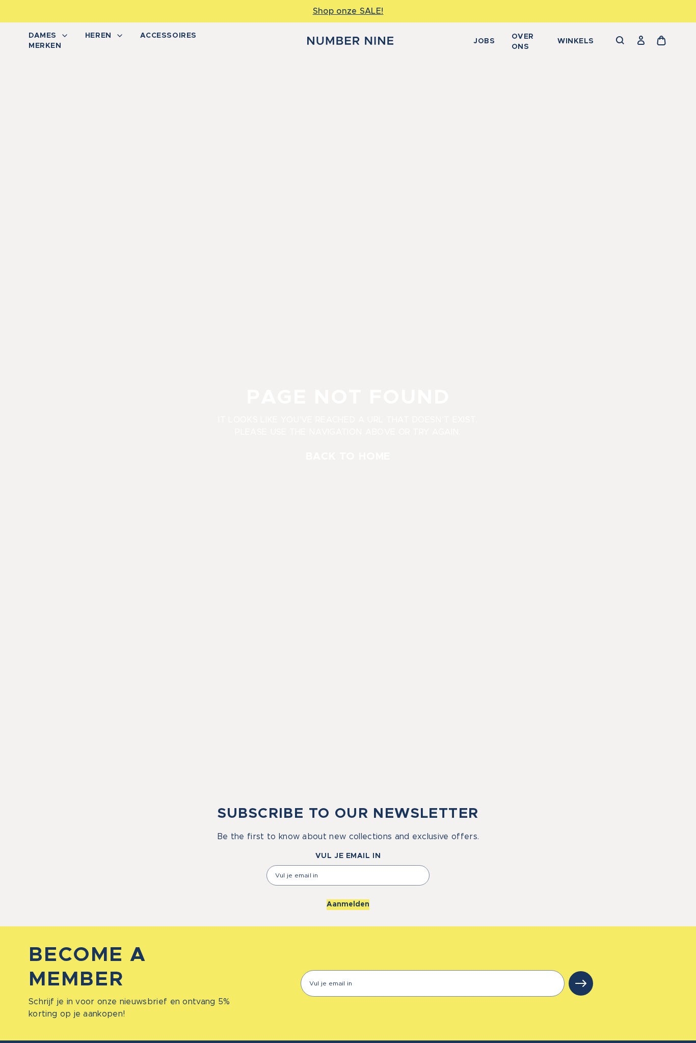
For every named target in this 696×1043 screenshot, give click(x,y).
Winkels (575, 41)
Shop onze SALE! (348, 11)
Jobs (484, 41)
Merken (45, 45)
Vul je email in (348, 856)
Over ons (523, 41)
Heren (98, 35)
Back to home (348, 456)
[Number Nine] (350, 41)
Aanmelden (348, 904)
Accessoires (168, 35)
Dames (43, 35)
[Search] (620, 41)
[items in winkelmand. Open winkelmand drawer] (661, 41)
